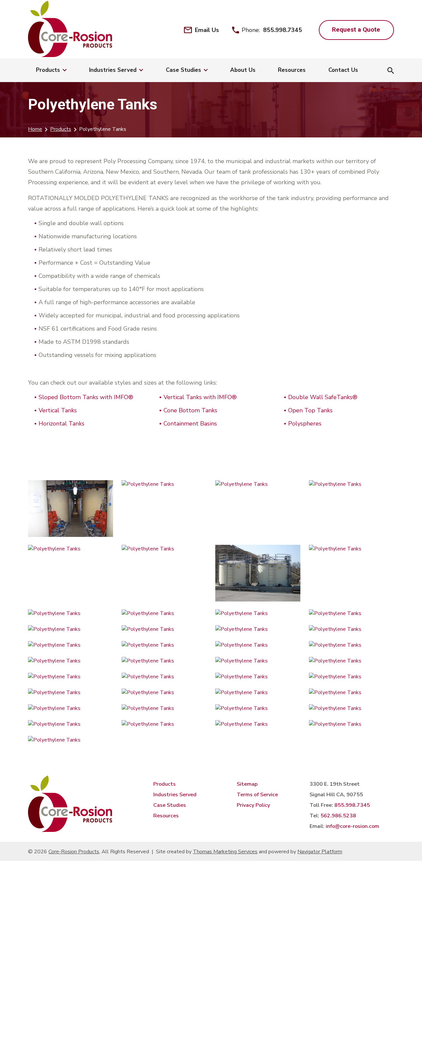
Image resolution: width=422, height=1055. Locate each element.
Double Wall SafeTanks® (322, 397)
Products (60, 129)
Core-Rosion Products (73, 851)
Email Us (207, 30)
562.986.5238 (338, 815)
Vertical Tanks (58, 410)
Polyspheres (304, 423)
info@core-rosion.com (352, 826)
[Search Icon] (391, 71)
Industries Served (174, 794)
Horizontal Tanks (61, 423)
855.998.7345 (282, 30)
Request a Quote (356, 29)
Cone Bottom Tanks (190, 410)
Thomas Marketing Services (225, 851)
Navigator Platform (319, 851)
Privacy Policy (253, 805)
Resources (166, 815)
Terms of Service (257, 794)
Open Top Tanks (310, 410)
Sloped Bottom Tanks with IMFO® (86, 397)
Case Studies (169, 805)
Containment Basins (190, 423)
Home (35, 129)
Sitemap (247, 784)
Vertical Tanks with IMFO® (200, 397)
